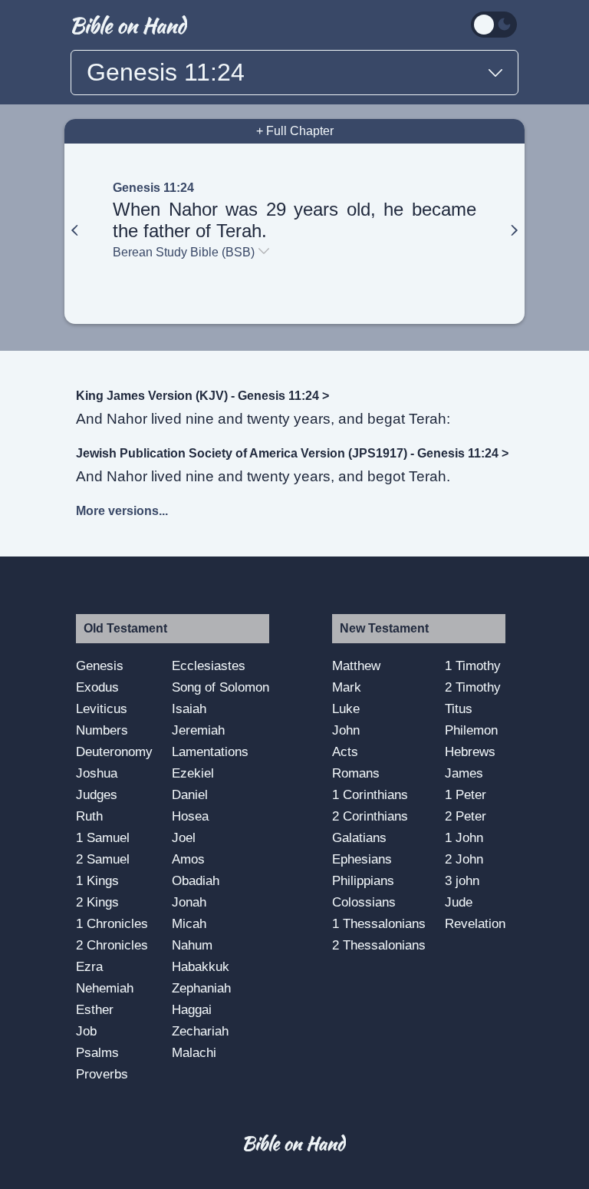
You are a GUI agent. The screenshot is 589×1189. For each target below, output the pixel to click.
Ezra (89, 966)
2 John (464, 859)
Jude (458, 902)
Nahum (192, 945)
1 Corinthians (370, 794)
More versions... (122, 510)
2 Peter (465, 816)
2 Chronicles (112, 945)
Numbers (102, 730)
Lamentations (210, 751)
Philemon (471, 730)
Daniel (190, 794)
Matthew (356, 665)
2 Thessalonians (379, 945)
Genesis (99, 665)
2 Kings (97, 902)
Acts (345, 751)
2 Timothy (473, 687)
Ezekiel (193, 773)
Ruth (89, 816)
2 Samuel (103, 859)
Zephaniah (201, 988)
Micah (189, 923)
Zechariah (200, 1031)
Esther (95, 1009)
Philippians (363, 880)
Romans (356, 773)
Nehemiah (104, 988)
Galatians (359, 837)
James (464, 773)
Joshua (96, 773)
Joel (184, 837)
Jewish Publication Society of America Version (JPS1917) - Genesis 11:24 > (292, 453)
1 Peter (465, 794)
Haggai (192, 1009)
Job (86, 1031)
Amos (188, 859)
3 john (462, 880)
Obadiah (195, 880)
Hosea (190, 816)
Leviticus (101, 708)
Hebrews (470, 751)
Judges (96, 794)
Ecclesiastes (208, 665)
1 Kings (97, 880)
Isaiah (189, 708)
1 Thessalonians (379, 923)
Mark (346, 687)
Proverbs (102, 1074)
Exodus (97, 687)
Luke (346, 708)
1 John (464, 837)
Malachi (194, 1052)
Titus (458, 708)
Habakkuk (200, 966)
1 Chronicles (112, 923)
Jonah (189, 902)
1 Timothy (473, 665)
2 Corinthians (370, 816)
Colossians (364, 902)
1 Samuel (103, 837)
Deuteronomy (114, 751)
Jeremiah (198, 730)
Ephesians (362, 859)
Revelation (475, 923)
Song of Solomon (220, 687)
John (346, 730)
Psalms (97, 1052)
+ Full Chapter (295, 130)
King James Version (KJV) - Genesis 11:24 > (202, 395)
